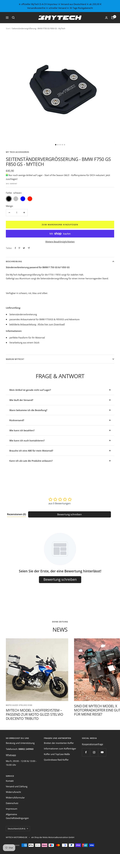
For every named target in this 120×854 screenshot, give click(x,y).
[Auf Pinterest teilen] (19, 248)
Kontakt (10, 780)
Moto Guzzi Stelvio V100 (19, 705)
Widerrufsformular (15, 797)
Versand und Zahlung (16, 786)
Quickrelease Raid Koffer (56, 759)
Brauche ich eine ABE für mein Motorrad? (31, 450)
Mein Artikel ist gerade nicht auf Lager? (30, 389)
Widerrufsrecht (13, 791)
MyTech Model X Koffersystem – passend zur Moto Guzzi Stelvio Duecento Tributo (34, 714)
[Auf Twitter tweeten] (24, 248)
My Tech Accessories (17, 152)
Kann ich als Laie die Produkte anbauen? (31, 460)
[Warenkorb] (112, 17)
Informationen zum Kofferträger (60, 748)
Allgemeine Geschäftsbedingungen (17, 816)
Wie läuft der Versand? (21, 400)
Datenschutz (12, 803)
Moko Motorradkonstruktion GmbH (58, 837)
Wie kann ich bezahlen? (22, 430)
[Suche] (13, 17)
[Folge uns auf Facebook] (86, 752)
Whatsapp (11, 755)
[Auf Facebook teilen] (15, 248)
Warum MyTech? (15, 359)
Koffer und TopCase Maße (57, 754)
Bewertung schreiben (69, 514)
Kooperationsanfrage (92, 744)
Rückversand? (16, 420)
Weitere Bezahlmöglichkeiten (60, 241)
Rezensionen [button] (16, 514)
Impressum (11, 808)
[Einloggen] (106, 17)
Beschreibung (14, 261)
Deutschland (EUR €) (16, 828)
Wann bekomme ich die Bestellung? (28, 410)
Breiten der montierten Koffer (59, 742)
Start (8, 28)
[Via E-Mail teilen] (29, 248)
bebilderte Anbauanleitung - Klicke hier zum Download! (37, 324)
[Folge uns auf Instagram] (94, 752)
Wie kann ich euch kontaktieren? (27, 440)
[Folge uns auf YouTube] (102, 752)
